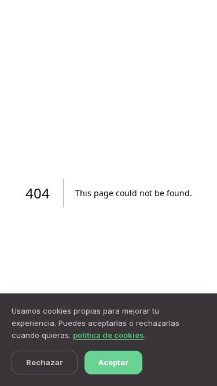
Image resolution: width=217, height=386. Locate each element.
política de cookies (108, 335)
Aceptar (113, 362)
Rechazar (44, 362)
